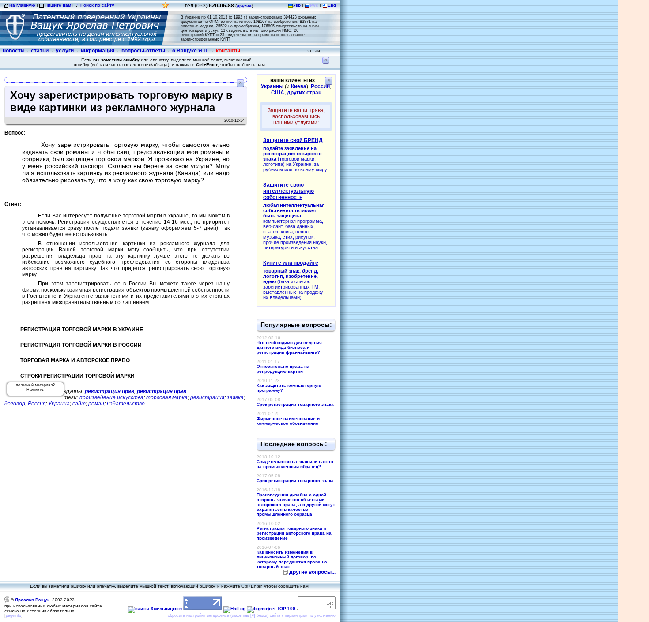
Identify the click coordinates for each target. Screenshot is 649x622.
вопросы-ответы (143, 51)
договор (14, 404)
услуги (65, 51)
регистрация (207, 397)
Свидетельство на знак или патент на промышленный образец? (295, 464)
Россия (36, 404)
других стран (304, 93)
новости (13, 51)
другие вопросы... (312, 572)
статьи (40, 51)
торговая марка (167, 397)
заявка (235, 397)
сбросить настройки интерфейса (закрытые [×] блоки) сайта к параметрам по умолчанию (252, 615)
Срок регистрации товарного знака (295, 404)
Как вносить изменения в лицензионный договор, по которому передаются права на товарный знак (292, 559)
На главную (22, 5)
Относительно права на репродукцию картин (283, 369)
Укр (297, 5)
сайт (79, 404)
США (277, 93)
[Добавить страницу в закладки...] (165, 7)
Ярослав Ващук (32, 599)
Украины (272, 86)
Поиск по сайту (97, 5)
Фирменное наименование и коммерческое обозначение (288, 421)
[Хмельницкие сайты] (155, 608)
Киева (298, 86)
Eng (332, 5)
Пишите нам (58, 5)
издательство (126, 404)
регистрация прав (109, 391)
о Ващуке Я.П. (190, 51)
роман (96, 404)
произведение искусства (111, 397)
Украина (59, 404)
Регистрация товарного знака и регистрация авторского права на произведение (294, 533)
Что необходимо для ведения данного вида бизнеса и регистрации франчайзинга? (289, 347)
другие (244, 6)
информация (97, 51)
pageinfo (13, 615)
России (320, 86)
